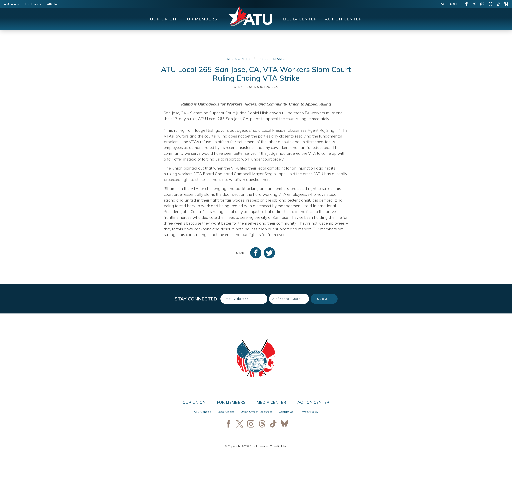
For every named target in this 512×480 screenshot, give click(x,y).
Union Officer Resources (256, 412)
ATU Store (53, 4)
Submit (324, 299)
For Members (200, 19)
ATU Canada (11, 4)
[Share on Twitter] (269, 252)
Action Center (343, 19)
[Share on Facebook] (255, 252)
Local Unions (33, 4)
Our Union (163, 19)
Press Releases (272, 58)
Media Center (300, 19)
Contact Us (286, 412)
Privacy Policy (309, 412)
